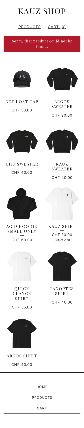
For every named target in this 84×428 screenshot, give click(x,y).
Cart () (57, 27)
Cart (42, 408)
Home (42, 387)
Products (29, 27)
